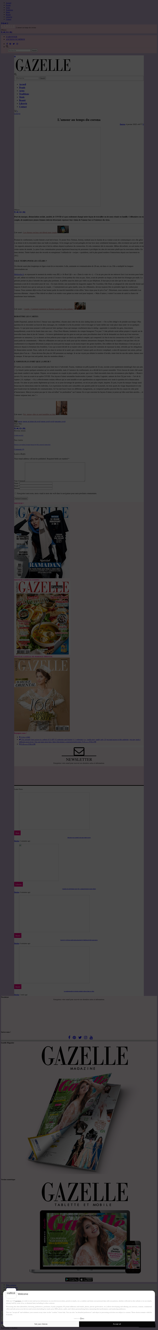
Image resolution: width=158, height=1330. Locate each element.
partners (18, 1301)
